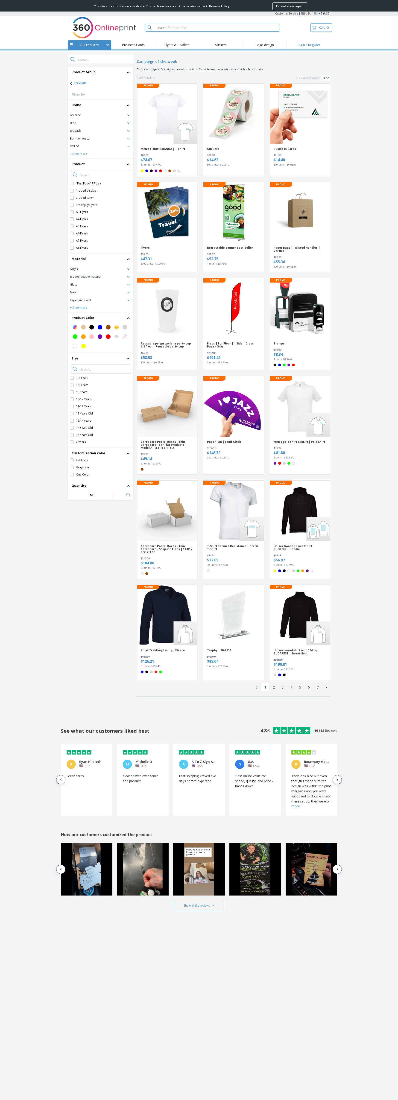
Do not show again (289, 6)
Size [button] (75, 358)
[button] (100, 115)
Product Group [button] (84, 72)
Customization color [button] (88, 453)
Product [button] (78, 164)
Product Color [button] (83, 317)
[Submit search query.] (72, 59)
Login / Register (308, 45)
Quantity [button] (79, 485)
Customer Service (286, 13)
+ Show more (78, 154)
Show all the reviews (197, 905)
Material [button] (79, 259)
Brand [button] (76, 105)
